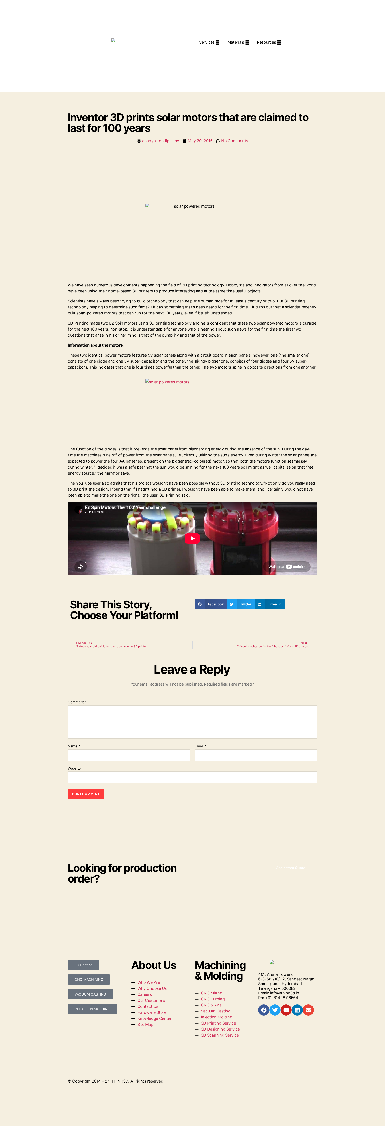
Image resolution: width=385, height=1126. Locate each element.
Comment (77, 702)
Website (74, 768)
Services (207, 42)
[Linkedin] (297, 1010)
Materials (235, 42)
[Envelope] (308, 1010)
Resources (266, 42)
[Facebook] (263, 1010)
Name (74, 746)
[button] (211, 604)
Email (200, 746)
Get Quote (215, 50)
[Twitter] (275, 1010)
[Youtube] (286, 1010)
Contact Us (248, 50)
